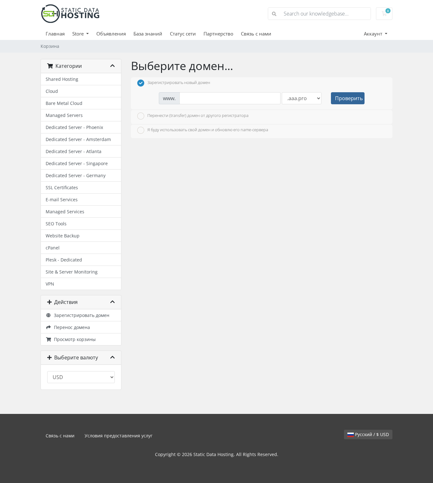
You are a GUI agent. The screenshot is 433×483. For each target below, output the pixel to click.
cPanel (53, 248)
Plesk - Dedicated (64, 260)
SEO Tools (56, 224)
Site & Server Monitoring (72, 272)
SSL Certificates (62, 187)
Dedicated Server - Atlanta (73, 151)
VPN (50, 284)
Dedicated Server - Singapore (77, 163)
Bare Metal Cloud (64, 103)
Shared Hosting (62, 79)
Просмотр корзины (73, 339)
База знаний (147, 33)
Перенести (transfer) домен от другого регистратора (198, 115)
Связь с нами (256, 33)
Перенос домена (70, 327)
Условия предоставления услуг (118, 436)
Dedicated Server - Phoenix (74, 127)
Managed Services (65, 212)
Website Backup (63, 236)
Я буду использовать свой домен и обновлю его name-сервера (207, 130)
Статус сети (183, 33)
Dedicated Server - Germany (76, 175)
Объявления (111, 33)
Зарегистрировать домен (80, 315)
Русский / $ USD (371, 434)
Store (78, 33)
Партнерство (218, 33)
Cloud (52, 91)
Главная (55, 33)
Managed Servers (64, 115)
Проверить (349, 98)
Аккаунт (374, 33)
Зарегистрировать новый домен (178, 83)
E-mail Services (62, 199)
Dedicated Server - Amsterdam (78, 139)
